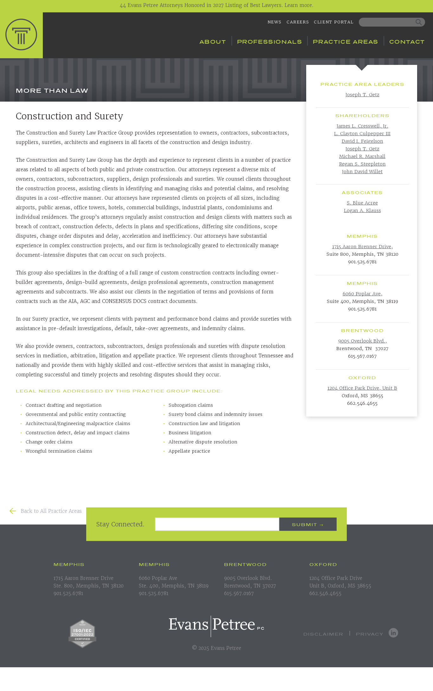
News (274, 22)
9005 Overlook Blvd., (362, 341)
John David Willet (362, 171)
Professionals (269, 41)
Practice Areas (345, 41)
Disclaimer (323, 633)
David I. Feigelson (362, 141)
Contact (407, 41)
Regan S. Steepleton (362, 164)
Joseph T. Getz (362, 94)
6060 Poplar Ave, (362, 294)
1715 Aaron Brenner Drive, (362, 246)
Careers (298, 22)
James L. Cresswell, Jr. (362, 126)
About (212, 41)
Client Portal (334, 22)
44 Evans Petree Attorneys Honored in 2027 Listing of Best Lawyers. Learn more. (216, 5)
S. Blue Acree (362, 203)
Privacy (370, 633)
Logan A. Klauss (362, 210)
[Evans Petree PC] (21, 34)
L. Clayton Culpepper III (362, 133)
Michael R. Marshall (362, 156)
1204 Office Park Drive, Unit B (362, 388)
